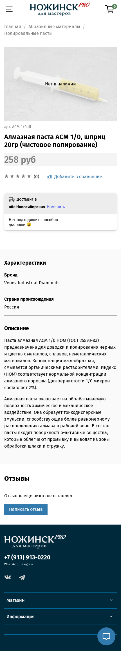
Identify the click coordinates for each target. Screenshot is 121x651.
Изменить (56, 207)
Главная (12, 26)
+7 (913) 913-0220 (27, 557)
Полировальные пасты (28, 33)
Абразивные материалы (54, 26)
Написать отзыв (26, 509)
